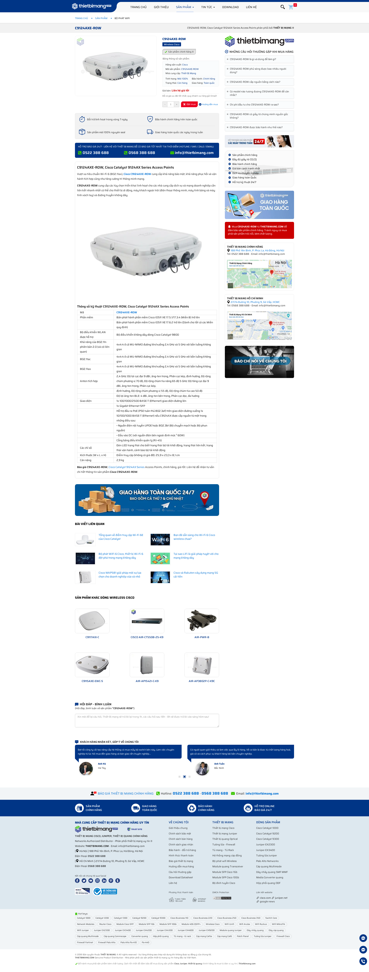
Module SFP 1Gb (146, 924)
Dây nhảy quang (255, 930)
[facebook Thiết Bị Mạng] (78, 880)
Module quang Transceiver (227, 866)
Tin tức (207, 7)
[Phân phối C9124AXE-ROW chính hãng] (259, 41)
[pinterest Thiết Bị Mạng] (112, 880)
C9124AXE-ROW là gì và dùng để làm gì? (252, 59)
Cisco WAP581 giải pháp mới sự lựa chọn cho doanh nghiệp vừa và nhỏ (120, 575)
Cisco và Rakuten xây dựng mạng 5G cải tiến (196, 575)
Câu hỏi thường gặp (180, 872)
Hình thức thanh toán (181, 855)
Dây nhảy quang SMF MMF (272, 872)
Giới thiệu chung (178, 828)
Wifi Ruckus (261, 924)
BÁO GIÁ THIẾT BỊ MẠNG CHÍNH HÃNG (126, 793)
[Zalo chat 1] (363, 938)
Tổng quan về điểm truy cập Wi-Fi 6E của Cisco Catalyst (121, 537)
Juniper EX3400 (265, 850)
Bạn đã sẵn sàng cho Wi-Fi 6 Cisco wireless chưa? (194, 537)
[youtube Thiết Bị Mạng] (91, 880)
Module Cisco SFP (125, 924)
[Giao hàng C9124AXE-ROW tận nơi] (259, 205)
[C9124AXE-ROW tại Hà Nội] (259, 274)
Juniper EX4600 (186, 930)
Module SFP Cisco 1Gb (224, 872)
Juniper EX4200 (144, 930)
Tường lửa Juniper (266, 855)
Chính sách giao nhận (181, 844)
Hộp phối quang (161, 936)
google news (267, 901)
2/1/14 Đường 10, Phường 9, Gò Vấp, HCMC (255, 302)
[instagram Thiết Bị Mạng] (98, 880)
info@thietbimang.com (194, 152)
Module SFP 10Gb (168, 924)
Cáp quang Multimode (269, 866)
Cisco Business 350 (250, 918)
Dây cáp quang (276, 930)
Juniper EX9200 (206, 930)
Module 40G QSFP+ (191, 924)
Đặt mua (191, 104)
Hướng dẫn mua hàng (181, 866)
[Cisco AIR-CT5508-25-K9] (147, 621)
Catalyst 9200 (139, 918)
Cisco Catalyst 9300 (267, 839)
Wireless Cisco (212, 924)
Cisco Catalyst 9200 (267, 834)
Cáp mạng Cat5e (204, 936)
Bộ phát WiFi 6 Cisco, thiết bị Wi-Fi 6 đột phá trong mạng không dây (121, 556)
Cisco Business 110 (179, 918)
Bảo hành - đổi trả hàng (182, 850)
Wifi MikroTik (278, 924)
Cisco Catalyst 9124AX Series (127, 467)
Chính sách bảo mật (180, 834)
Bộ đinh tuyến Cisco (223, 883)
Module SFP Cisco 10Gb (225, 877)
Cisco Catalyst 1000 (267, 828)
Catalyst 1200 (102, 918)
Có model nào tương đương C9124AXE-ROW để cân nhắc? (258, 93)
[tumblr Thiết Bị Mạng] (118, 880)
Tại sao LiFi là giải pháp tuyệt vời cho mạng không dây (196, 556)
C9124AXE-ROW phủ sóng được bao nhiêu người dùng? (257, 70)
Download (230, 7)
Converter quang (139, 936)
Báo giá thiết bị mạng (181, 861)
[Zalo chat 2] (363, 950)
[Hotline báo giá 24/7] (363, 961)
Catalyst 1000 (83, 918)
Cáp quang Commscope (115, 936)
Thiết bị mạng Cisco (223, 828)
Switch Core (271, 918)
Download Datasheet (181, 877)
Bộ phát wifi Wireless (224, 861)
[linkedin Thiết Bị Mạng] (105, 880)
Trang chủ (138, 7)
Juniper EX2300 (265, 844)
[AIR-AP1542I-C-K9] (147, 664)
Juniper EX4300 (165, 930)
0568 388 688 (142, 152)
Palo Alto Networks (267, 861)
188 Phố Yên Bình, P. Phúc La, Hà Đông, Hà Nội (257, 250)
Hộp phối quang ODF (268, 883)
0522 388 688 (96, 152)
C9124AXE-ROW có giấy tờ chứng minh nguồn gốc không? (258, 116)
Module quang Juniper (231, 930)
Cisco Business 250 (226, 918)
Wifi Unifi (229, 924)
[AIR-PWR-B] (201, 621)
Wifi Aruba (244, 924)
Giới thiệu (161, 7)
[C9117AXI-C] (92, 621)
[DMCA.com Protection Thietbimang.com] (222, 898)
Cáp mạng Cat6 (224, 936)
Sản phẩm (184, 7)
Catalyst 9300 (158, 918)
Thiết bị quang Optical (225, 839)
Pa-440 (145, 942)
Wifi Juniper (83, 930)
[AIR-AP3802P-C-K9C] (201, 664)
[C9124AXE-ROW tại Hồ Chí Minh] (259, 325)
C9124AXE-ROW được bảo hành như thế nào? (255, 127)
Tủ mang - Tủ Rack (223, 850)
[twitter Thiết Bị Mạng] (85, 880)
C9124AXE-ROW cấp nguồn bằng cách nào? (254, 82)
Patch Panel (243, 936)
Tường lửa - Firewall (223, 844)
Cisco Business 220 (202, 918)
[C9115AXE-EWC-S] (92, 664)
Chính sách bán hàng (181, 839)
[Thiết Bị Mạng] (91, 7)
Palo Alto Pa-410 (129, 942)
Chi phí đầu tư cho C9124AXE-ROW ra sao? (253, 104)
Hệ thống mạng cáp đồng (227, 855)
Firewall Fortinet (85, 942)
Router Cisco (105, 924)
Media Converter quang (269, 877)
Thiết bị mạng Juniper (224, 834)
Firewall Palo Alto (106, 942)
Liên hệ (251, 7)
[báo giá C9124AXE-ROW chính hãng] (259, 141)
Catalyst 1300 (120, 918)
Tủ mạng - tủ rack (182, 936)
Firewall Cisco (283, 936)
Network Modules (85, 924)
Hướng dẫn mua (209, 104)
